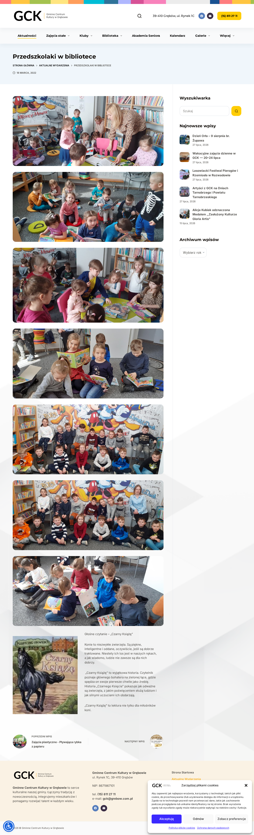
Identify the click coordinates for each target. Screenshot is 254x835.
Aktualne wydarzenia (186, 779)
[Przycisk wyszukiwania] (236, 111)
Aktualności (27, 36)
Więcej (225, 36)
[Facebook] (201, 16)
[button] (246, 785)
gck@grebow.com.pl (118, 798)
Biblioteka (110, 36)
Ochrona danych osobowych (213, 827)
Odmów (198, 819)
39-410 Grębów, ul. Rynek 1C (173, 16)
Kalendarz (177, 36)
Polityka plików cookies (182, 827)
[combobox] (204, 111)
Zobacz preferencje (231, 819)
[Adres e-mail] (210, 16)
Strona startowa (183, 772)
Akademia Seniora (146, 36)
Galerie (200, 36)
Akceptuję (166, 819)
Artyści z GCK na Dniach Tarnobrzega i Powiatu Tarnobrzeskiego (210, 192)
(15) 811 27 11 (229, 16)
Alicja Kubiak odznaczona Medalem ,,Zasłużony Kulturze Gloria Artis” (214, 214)
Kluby (84, 36)
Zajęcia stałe (56, 36)
